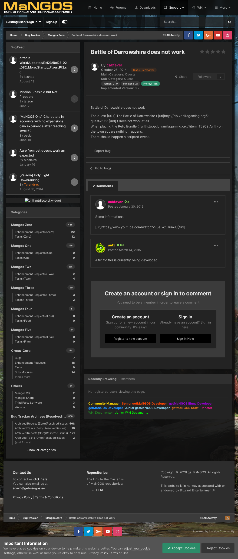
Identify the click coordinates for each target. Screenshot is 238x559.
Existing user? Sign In (22, 22)
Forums (120, 7)
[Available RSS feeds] (227, 517)
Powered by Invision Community (214, 531)
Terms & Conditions (49, 497)
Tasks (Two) (45, 278)
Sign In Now (185, 338)
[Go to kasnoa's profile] (13, 60)
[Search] (230, 22)
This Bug (212, 21)
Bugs (45, 358)
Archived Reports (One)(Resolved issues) (45, 433)
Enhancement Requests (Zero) (45, 232)
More (223, 7)
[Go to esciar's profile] (13, 119)
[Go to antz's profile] (100, 248)
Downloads (147, 7)
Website (45, 407)
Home (97, 7)
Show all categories (42, 450)
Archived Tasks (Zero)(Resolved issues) (45, 428)
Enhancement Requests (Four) (45, 316)
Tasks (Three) (45, 299)
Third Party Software (45, 402)
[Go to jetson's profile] (13, 94)
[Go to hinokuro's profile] (13, 153)
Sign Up (51, 22)
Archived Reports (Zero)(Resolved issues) (45, 423)
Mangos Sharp (45, 397)
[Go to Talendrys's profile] (13, 177)
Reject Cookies (218, 548)
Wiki (200, 7)
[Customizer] (65, 22)
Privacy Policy (22, 497)
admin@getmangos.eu (29, 488)
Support (175, 7)
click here (40, 479)
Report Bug (102, 151)
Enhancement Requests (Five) (45, 337)
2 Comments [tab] (103, 186)
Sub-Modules (45, 372)
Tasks (45, 367)
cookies (32, 548)
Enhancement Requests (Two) (45, 274)
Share (182, 76)
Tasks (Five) (45, 341)
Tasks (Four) (45, 320)
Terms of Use (119, 553)
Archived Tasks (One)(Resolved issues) (45, 437)
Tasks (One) (45, 257)
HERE (100, 490)
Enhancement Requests (45, 362)
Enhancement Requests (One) (45, 253)
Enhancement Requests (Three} (45, 295)
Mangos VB (45, 393)
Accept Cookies (183, 548)
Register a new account (130, 338)
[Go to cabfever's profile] (95, 67)
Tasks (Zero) (45, 236)
